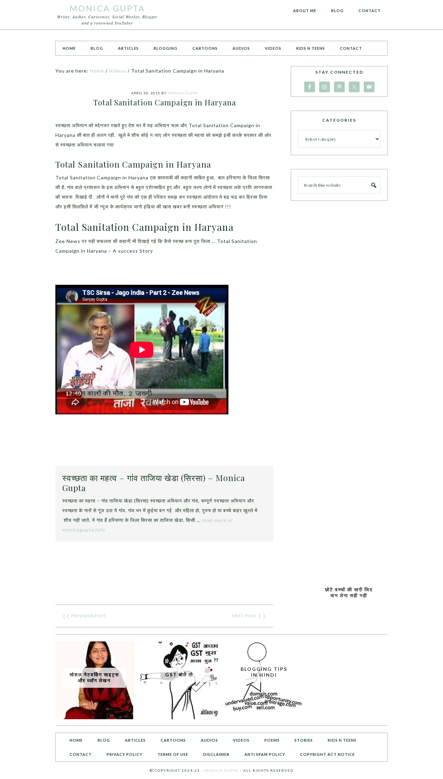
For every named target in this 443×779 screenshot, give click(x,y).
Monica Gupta (107, 8)
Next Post (244, 615)
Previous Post (88, 615)
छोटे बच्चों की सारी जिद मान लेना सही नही (349, 592)
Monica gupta (222, 770)
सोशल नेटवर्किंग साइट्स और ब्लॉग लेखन (94, 677)
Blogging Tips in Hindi (264, 672)
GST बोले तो (179, 674)
